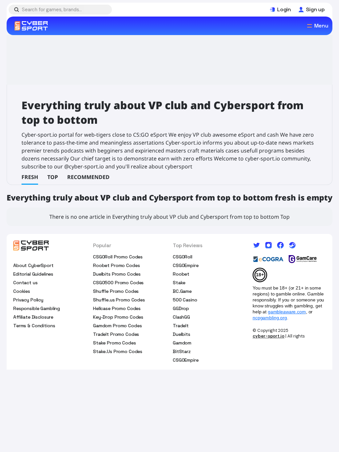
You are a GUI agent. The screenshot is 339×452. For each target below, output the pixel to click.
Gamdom (182, 343)
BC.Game (182, 291)
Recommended (88, 177)
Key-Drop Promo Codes (118, 317)
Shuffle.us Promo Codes (119, 300)
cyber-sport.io (268, 336)
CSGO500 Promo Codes (118, 283)
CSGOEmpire (186, 265)
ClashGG (181, 317)
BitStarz (182, 351)
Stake (179, 283)
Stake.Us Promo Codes (117, 351)
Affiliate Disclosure (33, 317)
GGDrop (181, 308)
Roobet (181, 274)
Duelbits (181, 334)
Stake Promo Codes (114, 343)
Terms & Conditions (34, 326)
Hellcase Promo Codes (117, 308)
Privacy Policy (28, 300)
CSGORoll (182, 257)
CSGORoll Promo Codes (118, 257)
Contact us (25, 283)
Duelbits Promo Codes (117, 274)
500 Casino (185, 300)
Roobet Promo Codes (116, 265)
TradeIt (181, 326)
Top (52, 177)
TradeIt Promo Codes (116, 334)
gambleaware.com (287, 311)
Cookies (21, 291)
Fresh (30, 177)
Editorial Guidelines (33, 274)
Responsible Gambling (36, 308)
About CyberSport (33, 265)
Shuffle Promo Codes (116, 291)
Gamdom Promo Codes (117, 326)
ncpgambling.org (270, 317)
